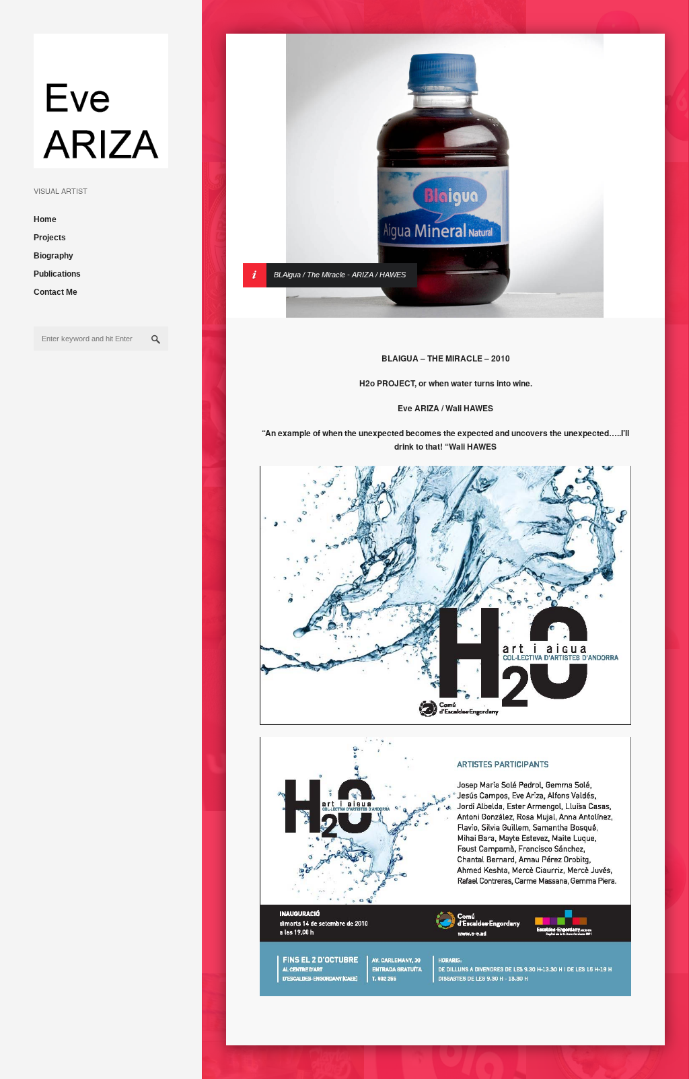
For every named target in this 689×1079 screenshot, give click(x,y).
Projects (50, 237)
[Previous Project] (619, 175)
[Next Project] (619, 201)
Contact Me (55, 292)
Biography (53, 255)
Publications (57, 274)
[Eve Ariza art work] (101, 157)
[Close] (619, 228)
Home (45, 219)
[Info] (271, 228)
